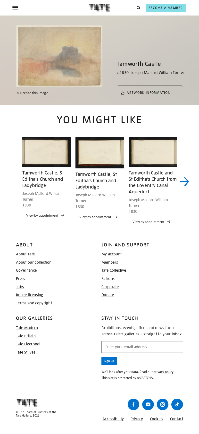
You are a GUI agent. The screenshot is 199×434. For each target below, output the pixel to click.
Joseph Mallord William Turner (157, 72)
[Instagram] (162, 404)
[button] (138, 8)
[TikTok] (177, 404)
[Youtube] (148, 404)
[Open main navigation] (50, 8)
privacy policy (163, 372)
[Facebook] (133, 404)
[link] (32, 93)
